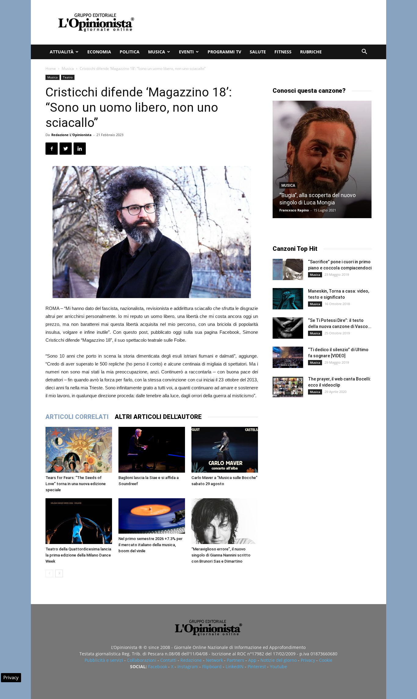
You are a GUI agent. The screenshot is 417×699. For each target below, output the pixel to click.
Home (50, 68)
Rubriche (311, 52)
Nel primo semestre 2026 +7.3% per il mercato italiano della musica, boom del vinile (150, 544)
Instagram (187, 666)
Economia (99, 52)
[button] (364, 52)
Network (214, 660)
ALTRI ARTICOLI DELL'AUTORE (158, 416)
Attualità (62, 52)
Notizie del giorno (278, 660)
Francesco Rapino (294, 210)
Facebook (157, 666)
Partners (235, 660)
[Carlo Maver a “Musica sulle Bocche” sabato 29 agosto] (224, 450)
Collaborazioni (141, 660)
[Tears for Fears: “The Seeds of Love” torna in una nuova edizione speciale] (78, 450)
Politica (130, 52)
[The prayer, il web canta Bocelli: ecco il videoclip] (288, 386)
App (252, 660)
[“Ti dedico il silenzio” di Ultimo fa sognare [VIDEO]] (288, 357)
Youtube (278, 666)
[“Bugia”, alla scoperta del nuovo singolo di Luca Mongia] (322, 159)
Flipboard (212, 666)
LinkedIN (235, 666)
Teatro (68, 77)
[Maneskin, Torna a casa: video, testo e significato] (288, 298)
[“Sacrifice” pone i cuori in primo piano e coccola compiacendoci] (288, 269)
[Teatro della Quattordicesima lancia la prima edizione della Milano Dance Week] (78, 521)
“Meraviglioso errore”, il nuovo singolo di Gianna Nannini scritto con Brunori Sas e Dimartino (220, 555)
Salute (258, 52)
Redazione (191, 660)
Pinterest (257, 666)
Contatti (168, 660)
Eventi (186, 52)
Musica (156, 52)
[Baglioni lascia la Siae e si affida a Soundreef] (151, 450)
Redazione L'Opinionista (71, 134)
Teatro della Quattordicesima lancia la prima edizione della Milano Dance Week (78, 555)
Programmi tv (224, 52)
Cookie (325, 660)
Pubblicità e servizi (104, 660)
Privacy (308, 660)
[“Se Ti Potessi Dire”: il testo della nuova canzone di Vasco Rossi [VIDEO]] (288, 328)
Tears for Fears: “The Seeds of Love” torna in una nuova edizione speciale (75, 483)
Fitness (283, 52)
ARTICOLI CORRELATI (77, 416)
